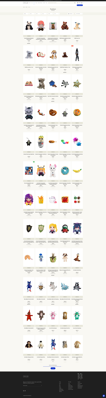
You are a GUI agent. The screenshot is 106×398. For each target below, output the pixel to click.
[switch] (74, 13)
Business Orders (70, 385)
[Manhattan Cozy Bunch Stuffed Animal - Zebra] (65, 83)
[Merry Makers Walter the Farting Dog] (53, 286)
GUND (29, 41)
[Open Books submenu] (30, 2)
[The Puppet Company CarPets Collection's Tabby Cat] (41, 315)
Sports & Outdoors (61, 390)
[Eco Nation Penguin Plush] (41, 344)
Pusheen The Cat (53, 215)
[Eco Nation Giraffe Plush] (77, 257)
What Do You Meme (29, 99)
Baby (60, 385)
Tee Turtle (77, 157)
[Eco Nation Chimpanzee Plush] (29, 344)
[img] (34, 161)
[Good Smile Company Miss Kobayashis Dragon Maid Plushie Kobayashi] (41, 25)
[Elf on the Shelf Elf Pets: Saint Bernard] (29, 170)
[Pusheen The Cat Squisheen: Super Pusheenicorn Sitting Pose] (53, 199)
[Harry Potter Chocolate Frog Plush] (53, 83)
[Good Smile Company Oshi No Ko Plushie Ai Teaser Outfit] (29, 199)
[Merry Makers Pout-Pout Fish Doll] (65, 286)
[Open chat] (104, 396)
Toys (59, 384)
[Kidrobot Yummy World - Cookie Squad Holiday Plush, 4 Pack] (77, 199)
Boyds (77, 99)
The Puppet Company (53, 273)
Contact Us (79, 384)
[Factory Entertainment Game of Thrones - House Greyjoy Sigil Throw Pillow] (29, 228)
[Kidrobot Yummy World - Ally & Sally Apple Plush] (41, 54)
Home (69, 383)
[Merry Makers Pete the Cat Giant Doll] (53, 344)
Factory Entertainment (28, 244)
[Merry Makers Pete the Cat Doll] (29, 286)
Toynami (65, 244)
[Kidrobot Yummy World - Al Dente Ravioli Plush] (65, 199)
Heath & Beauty (61, 389)
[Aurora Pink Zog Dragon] (53, 315)
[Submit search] (75, 3)
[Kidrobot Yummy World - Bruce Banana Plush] (77, 170)
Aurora (53, 331)
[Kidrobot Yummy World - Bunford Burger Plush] (77, 112)
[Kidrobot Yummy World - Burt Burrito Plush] (41, 141)
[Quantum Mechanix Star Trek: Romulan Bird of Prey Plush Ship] (41, 112)
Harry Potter (53, 99)
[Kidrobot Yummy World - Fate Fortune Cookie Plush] (29, 257)
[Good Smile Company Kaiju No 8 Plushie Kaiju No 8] (29, 112)
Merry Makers (28, 302)
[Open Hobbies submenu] (45, 2)
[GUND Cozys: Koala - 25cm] (29, 54)
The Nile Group (29, 395)
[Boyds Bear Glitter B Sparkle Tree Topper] (77, 83)
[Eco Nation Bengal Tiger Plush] (65, 315)
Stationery (60, 391)
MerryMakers (28, 331)
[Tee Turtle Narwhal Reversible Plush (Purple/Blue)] (77, 141)
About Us (69, 384)
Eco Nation (77, 273)
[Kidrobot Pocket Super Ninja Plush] (29, 141)
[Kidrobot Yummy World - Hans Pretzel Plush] (53, 112)
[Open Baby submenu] (37, 2)
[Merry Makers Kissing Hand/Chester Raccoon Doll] (77, 286)
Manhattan (65, 99)
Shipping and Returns (80, 385)
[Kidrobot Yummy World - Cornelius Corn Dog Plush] (53, 141)
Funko (41, 273)
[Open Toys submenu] (32, 2)
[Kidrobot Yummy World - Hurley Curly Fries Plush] (41, 199)
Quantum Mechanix (41, 128)
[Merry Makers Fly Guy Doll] (41, 286)
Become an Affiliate (70, 389)
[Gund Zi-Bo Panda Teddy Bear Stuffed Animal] (29, 25)
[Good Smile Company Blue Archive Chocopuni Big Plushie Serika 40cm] (77, 228)
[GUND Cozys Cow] (77, 25)
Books (60, 383)
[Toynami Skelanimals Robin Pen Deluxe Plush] (65, 228)
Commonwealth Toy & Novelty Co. (53, 41)
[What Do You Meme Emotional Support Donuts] (29, 83)
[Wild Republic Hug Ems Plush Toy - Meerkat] (53, 54)
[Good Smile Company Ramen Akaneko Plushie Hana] (53, 170)
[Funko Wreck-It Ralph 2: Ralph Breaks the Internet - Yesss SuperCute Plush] (41, 257)
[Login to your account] (77, 2)
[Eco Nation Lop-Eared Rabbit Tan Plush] (77, 344)
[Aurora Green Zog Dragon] (77, 315)
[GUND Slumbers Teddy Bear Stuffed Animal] (65, 25)
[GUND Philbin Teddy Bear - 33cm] (65, 54)
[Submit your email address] (41, 385)
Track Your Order (80, 383)
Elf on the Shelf (28, 186)
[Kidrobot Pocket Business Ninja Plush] (65, 112)
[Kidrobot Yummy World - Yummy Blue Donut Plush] (65, 170)
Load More (53, 368)
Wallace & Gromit (65, 273)
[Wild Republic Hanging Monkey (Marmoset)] (77, 54)
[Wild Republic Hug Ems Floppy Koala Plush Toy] (41, 83)
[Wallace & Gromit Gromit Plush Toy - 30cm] (65, 257)
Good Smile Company (41, 41)
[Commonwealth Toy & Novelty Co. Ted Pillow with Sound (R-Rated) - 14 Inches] (53, 25)
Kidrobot (41, 70)
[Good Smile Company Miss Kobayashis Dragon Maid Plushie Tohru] (41, 170)
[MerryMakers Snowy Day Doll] (29, 315)
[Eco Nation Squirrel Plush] (65, 344)
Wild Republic (53, 70)
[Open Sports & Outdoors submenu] (42, 2)
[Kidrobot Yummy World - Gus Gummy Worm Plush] (65, 141)
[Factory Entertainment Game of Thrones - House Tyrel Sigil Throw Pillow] (41, 228)
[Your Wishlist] (79, 2)
